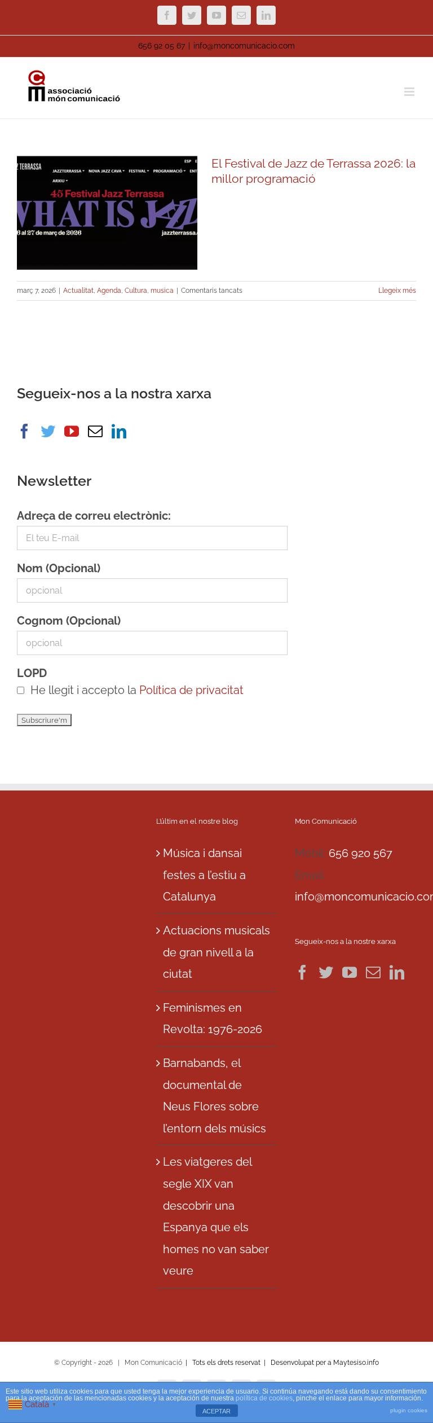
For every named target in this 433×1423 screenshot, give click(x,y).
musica (162, 291)
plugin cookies (408, 1410)
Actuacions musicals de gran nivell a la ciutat (216, 952)
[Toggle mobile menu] (410, 92)
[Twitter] (48, 431)
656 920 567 (360, 853)
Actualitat (78, 291)
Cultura (136, 291)
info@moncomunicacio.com (244, 45)
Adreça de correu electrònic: (94, 515)
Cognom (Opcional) (69, 620)
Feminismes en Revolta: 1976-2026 (212, 1018)
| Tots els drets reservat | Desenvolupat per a (258, 1363)
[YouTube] (71, 431)
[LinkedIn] (119, 431)
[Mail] (95, 431)
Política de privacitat (191, 690)
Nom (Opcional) (58, 568)
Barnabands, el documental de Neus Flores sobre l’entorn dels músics (214, 1095)
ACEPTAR (216, 1411)
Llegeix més (397, 291)
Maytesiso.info (356, 1363)
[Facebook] (24, 431)
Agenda (109, 291)
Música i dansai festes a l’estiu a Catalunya (204, 874)
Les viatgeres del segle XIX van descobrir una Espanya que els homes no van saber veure (216, 1216)
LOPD (32, 673)
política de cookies (264, 1398)
